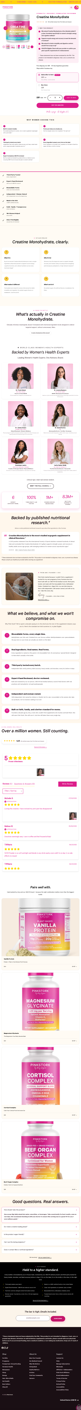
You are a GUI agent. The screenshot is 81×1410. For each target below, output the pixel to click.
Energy (4, 1375)
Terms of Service (61, 1378)
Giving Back (33, 1367)
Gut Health (5, 1381)
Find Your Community (36, 1375)
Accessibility (60, 1387)
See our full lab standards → (40, 1300)
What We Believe (34, 1364)
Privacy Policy (60, 1381)
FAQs (58, 1361)
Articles (31, 1372)
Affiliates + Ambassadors (64, 1370)
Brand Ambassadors (62, 1375)
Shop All (5, 1387)
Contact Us (59, 1358)
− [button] (50, 98)
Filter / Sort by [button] (10, 791)
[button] (71, 7)
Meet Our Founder (35, 1358)
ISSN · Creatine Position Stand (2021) (25, 550)
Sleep (4, 1372)
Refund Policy (60, 1384)
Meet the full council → (40, 486)
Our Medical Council (35, 1361)
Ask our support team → (45, 1257)
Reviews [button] (7, 784)
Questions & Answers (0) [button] (24, 784)
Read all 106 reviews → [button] (40, 747)
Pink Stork (10, 1394)
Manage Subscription (63, 1364)
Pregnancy (5, 1361)
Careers (31, 1378)
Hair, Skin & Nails (7, 1378)
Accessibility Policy (62, 1390)
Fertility (5, 1358)
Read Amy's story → (43, 600)
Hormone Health (7, 1367)
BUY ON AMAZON (50, 104)
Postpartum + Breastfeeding (11, 1364)
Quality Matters (34, 1370)
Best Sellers (6, 1384)
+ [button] (59, 98)
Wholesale (59, 1367)
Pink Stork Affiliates (62, 1372)
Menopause (6, 1370)
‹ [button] (5, 28)
